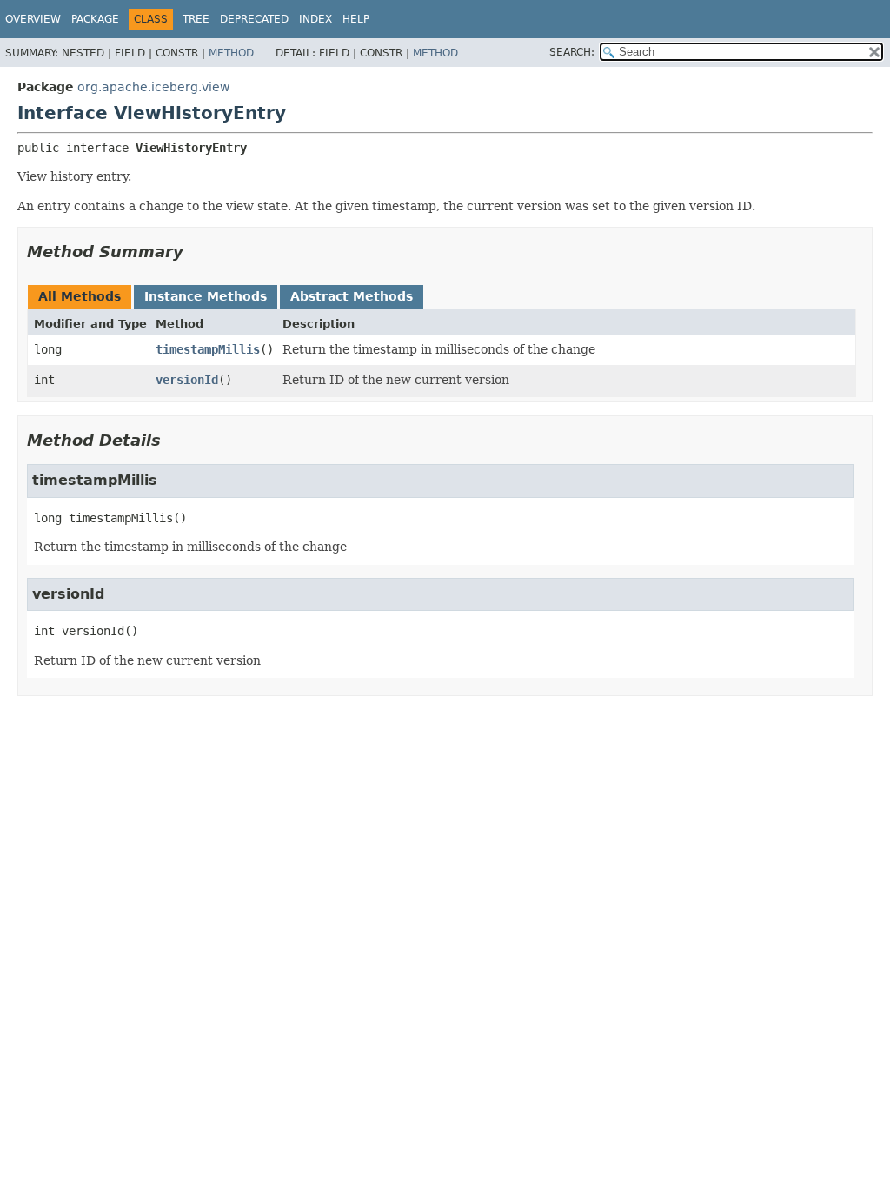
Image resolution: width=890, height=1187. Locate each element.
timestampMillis (208, 349)
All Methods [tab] (79, 296)
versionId (187, 380)
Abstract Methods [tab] (351, 296)
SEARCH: (571, 52)
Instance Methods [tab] (205, 296)
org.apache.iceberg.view (153, 87)
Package (95, 19)
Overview (33, 19)
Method (231, 53)
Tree (196, 19)
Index (315, 19)
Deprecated (254, 19)
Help (355, 19)
